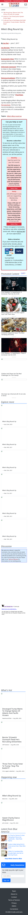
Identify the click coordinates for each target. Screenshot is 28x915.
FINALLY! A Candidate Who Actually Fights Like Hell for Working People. (15, 853)
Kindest (9, 255)
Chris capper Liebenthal (8, 771)
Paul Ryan (19, 95)
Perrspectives (5, 105)
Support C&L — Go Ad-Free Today (14, 1)
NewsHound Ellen (6, 718)
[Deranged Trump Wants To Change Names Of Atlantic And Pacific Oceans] (13, 700)
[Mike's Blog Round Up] (14, 412)
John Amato (5, 823)
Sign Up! (6, 880)
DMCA (14, 906)
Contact (14, 897)
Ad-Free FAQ (21, 231)
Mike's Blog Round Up (12, 29)
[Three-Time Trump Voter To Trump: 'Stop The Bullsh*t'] (13, 755)
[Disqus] (14, 622)
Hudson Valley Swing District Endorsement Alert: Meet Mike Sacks (16, 846)
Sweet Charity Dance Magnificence (11, 819)
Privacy (14, 903)
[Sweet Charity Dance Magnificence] (13, 809)
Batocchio (4, 798)
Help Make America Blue (13, 859)
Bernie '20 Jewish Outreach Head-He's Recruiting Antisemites (12, 739)
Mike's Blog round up (14, 116)
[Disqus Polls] (14, 583)
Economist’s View (7, 59)
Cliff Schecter (5, 744)
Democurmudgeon (8, 78)
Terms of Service (13, 559)
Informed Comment (8, 67)
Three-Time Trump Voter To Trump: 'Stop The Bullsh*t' (12, 766)
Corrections (14, 909)
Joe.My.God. (5, 48)
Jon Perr (6, 43)
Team (14, 891)
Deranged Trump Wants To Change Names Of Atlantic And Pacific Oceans (12, 712)
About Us (14, 894)
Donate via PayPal (19, 251)
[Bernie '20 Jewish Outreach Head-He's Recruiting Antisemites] (13, 728)
